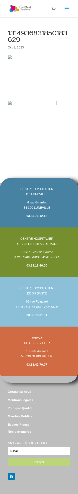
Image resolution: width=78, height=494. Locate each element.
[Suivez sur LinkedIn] (11, 476)
